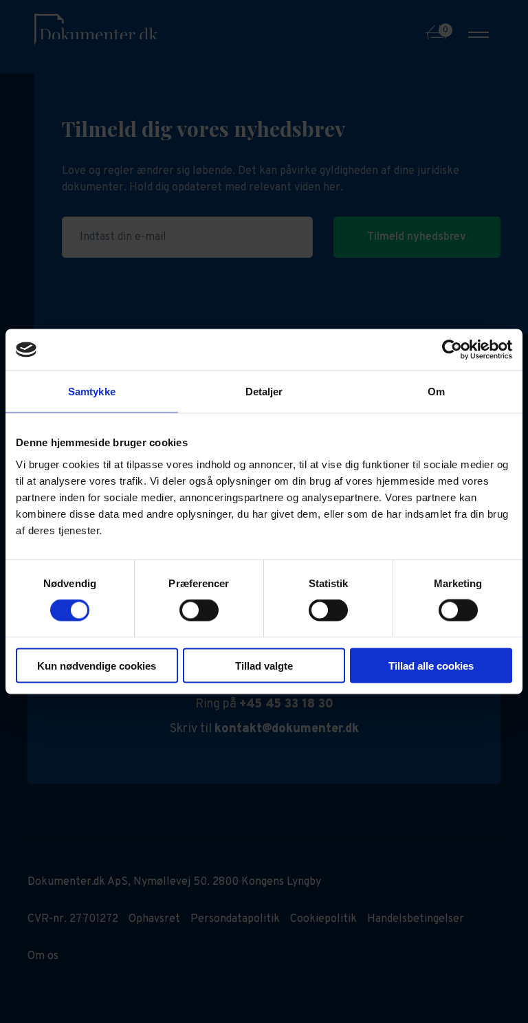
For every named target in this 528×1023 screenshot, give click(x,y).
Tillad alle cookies (431, 665)
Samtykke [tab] (92, 391)
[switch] (199, 611)
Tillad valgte (264, 665)
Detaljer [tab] (264, 391)
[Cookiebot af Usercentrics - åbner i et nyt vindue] (452, 350)
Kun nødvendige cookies (96, 665)
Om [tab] (436, 391)
